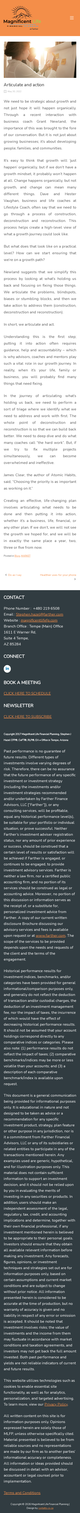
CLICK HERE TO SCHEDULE (27, 693)
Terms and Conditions (22, 1492)
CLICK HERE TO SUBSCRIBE (28, 716)
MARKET (26, 556)
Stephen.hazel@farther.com (39, 614)
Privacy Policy (56, 1404)
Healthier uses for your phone (58, 575)
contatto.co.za (45, 1508)
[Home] (22, 18)
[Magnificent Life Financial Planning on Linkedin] (7, 669)
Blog (17, 556)
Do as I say (14, 575)
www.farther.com (50, 935)
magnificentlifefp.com (39, 620)
